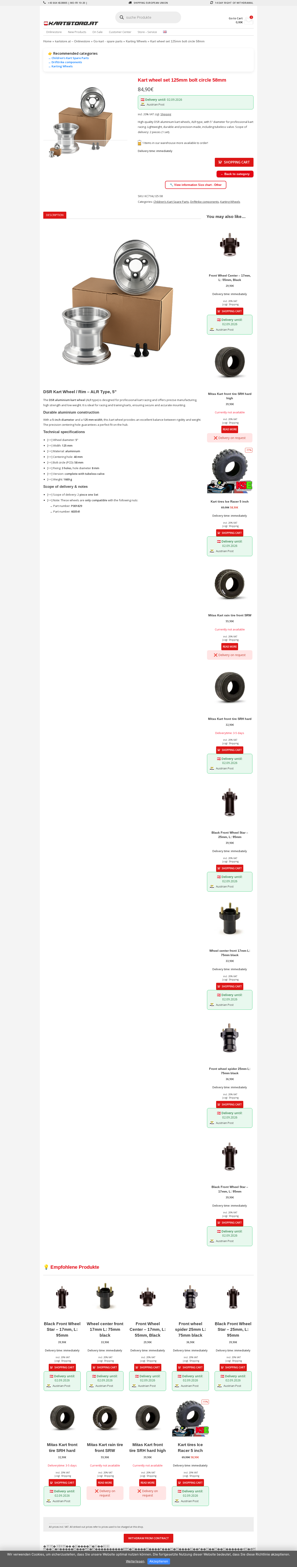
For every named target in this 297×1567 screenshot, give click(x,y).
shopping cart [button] (232, 311)
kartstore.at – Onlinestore (72, 41)
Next (134, 121)
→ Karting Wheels (60, 66)
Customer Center (120, 32)
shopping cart (237, 162)
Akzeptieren (158, 1561)
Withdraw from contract (148, 1538)
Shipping (165, 114)
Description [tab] (54, 215)
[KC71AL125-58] (85, 122)
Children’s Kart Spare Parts (171, 202)
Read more (230, 429)
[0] (249, 23)
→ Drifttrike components (65, 62)
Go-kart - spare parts (107, 41)
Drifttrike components (204, 202)
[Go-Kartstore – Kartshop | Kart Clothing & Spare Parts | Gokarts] (78, 23)
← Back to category (235, 174)
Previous (36, 121)
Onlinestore (54, 32)
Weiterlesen (135, 1561)
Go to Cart (236, 18)
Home (47, 41)
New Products (77, 32)
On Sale (97, 32)
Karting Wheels (136, 41)
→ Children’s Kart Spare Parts (68, 58)
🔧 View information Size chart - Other (196, 184)
